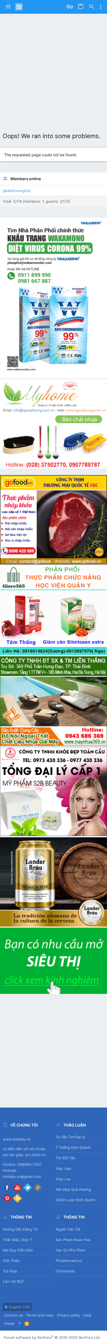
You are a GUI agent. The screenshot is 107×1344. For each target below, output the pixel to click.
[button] (8, 7)
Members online (25, 178)
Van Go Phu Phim (70, 1250)
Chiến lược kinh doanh (75, 1200)
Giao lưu (63, 1179)
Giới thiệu (11, 1260)
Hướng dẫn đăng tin (20, 1229)
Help (87, 1315)
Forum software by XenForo (52, 1337)
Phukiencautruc (69, 1260)
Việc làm (63, 1168)
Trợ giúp (10, 1271)
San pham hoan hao (73, 1239)
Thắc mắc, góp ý (17, 1239)
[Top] (19, 1323)
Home (9, 1323)
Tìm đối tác (65, 1158)
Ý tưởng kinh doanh (73, 1147)
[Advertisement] (53, 70)
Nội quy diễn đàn (18, 1250)
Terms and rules (40, 1315)
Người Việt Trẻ (68, 1229)
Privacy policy (68, 1315)
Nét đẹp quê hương (73, 1189)
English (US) (19, 1307)
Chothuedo (65, 1271)
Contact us (13, 1315)
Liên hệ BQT (13, 1281)
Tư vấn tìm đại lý (70, 1137)
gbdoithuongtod (16, 190)
